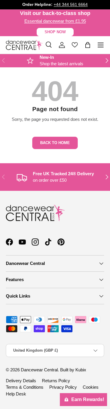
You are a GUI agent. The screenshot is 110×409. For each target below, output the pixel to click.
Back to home (55, 143)
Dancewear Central (39, 369)
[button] (87, 45)
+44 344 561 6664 (71, 4)
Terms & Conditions (24, 387)
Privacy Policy (63, 387)
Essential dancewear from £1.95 (55, 21)
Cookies (91, 387)
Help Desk (16, 393)
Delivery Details (21, 380)
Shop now (55, 32)
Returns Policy (56, 380)
